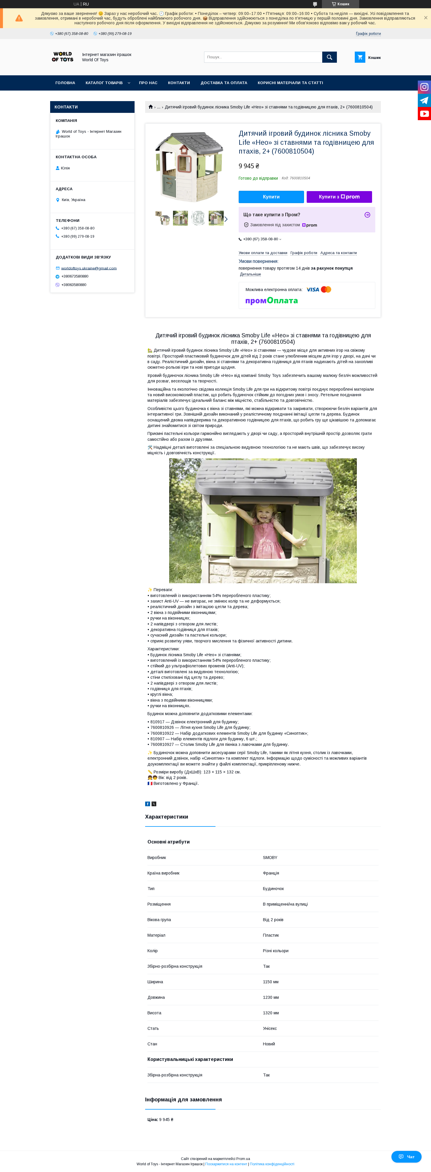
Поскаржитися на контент (226, 1164)
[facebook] (147, 804)
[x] (154, 804)
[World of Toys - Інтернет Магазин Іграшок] (62, 67)
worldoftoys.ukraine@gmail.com (89, 268)
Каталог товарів (104, 83)
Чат (411, 1156)
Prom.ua (243, 1159)
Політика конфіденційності (272, 1164)
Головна (65, 83)
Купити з (329, 196)
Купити (271, 196)
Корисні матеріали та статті (290, 83)
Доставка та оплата (224, 83)
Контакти (179, 83)
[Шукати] (329, 57)
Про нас (148, 83)
